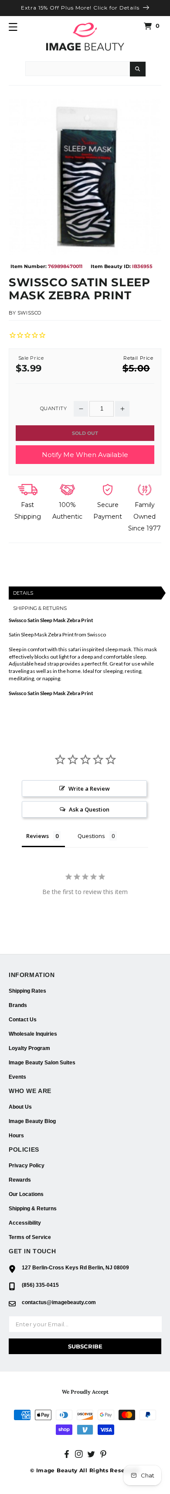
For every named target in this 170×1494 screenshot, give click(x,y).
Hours (16, 1136)
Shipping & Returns (33, 1209)
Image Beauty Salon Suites (42, 1063)
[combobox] (77, 68)
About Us (20, 1107)
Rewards (20, 1180)
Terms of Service (30, 1237)
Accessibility (25, 1223)
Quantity (53, 408)
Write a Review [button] (89, 788)
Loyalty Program (29, 1048)
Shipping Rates (27, 991)
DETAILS (23, 593)
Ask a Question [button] (89, 809)
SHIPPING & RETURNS (40, 608)
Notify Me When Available (85, 455)
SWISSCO (29, 313)
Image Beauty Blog (32, 1121)
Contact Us (23, 1020)
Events (17, 1077)
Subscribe (85, 1346)
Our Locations (26, 1194)
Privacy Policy (26, 1166)
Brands (18, 1005)
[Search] (138, 69)
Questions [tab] (91, 836)
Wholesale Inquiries (33, 1034)
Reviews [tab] (37, 836)
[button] (13, 27)
